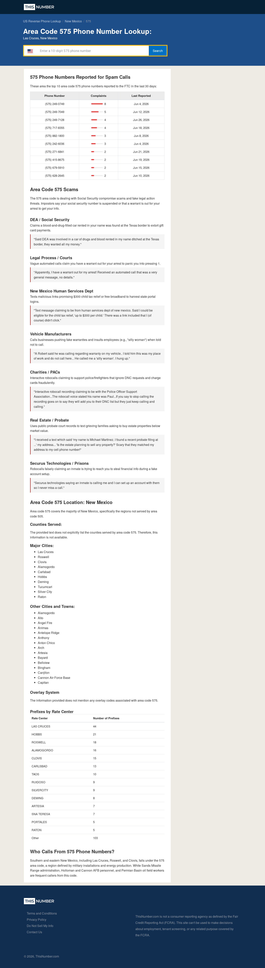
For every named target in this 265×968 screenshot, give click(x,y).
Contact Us (34, 932)
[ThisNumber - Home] (39, 903)
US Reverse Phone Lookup (42, 21)
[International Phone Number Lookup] (39, 7)
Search (158, 51)
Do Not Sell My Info (40, 925)
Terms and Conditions (42, 913)
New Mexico (73, 21)
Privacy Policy (36, 919)
